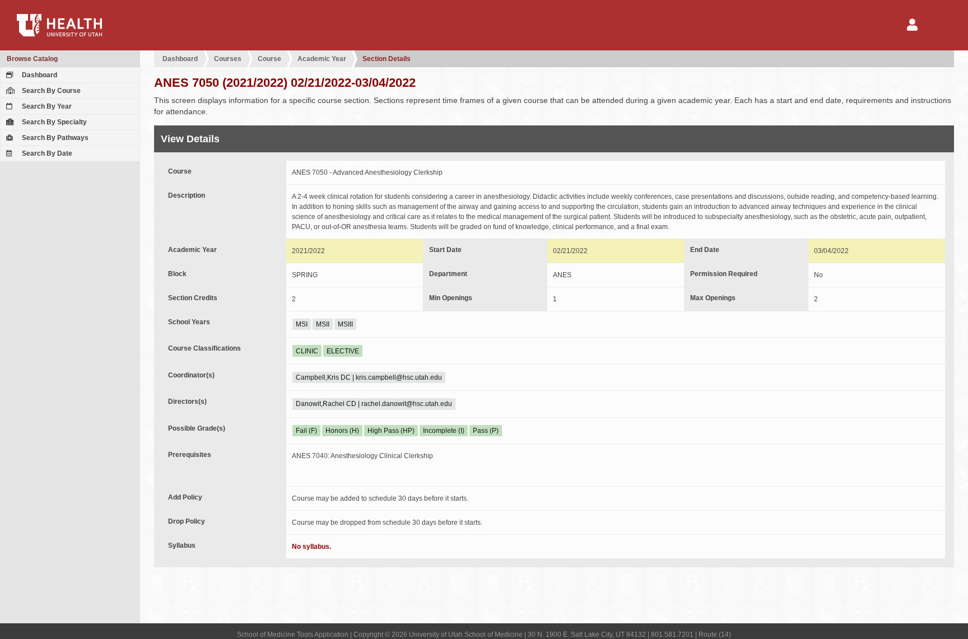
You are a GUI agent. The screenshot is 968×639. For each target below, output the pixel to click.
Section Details (386, 59)
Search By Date (46, 153)
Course (269, 59)
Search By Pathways (54, 138)
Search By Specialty (53, 122)
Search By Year (46, 106)
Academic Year (321, 59)
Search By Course (50, 91)
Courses (227, 59)
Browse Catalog (32, 59)
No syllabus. (311, 547)
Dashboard (38, 75)
